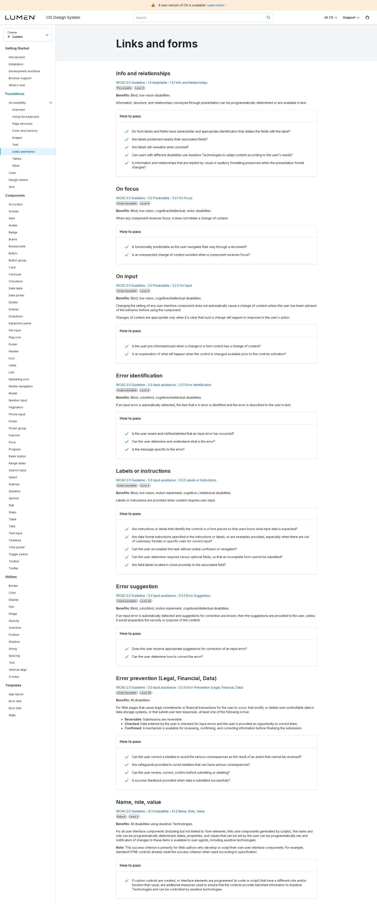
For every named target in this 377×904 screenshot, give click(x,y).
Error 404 (15, 701)
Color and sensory (25, 130)
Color (12, 173)
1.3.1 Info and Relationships (188, 82)
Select (13, 477)
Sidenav (14, 484)
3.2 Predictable (159, 198)
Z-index (14, 676)
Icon (12, 358)
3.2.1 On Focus (182, 198)
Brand (13, 239)
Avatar (13, 225)
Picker (13, 421)
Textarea (15, 540)
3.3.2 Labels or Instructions (197, 480)
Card (12, 267)
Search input (17, 470)
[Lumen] (25, 17)
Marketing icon (19, 379)
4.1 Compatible (158, 811)
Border (13, 585)
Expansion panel (20, 323)
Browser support (20, 78)
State (12, 715)
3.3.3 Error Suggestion (194, 595)
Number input (18, 400)
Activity (14, 211)
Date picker (16, 295)
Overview (18, 109)
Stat (11, 505)
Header (14, 351)
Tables (16, 158)
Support (349, 17)
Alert (12, 218)
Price (12, 442)
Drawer (14, 309)
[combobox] (203, 17)
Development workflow (24, 71)
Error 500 (15, 708)
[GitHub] (367, 17)
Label (12, 365)
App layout (16, 694)
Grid (11, 186)
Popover (14, 435)
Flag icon (15, 337)
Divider (13, 302)
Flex (11, 606)
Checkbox (16, 281)
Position (14, 634)
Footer (13, 344)
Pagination (16, 407)
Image (13, 613)
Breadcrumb (17, 246)
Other (16, 165)
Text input (15, 533)
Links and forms (23, 151)
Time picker (17, 547)
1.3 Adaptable (157, 82)
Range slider (17, 463)
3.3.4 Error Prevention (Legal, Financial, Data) (211, 687)
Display (14, 599)
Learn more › (216, 5)
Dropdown (16, 316)
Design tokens (18, 179)
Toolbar (14, 561)
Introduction (17, 57)
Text (15, 144)
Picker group (17, 428)
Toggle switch (18, 554)
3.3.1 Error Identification (195, 385)
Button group (17, 260)
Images (17, 137)
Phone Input (17, 414)
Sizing (13, 648)
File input (15, 330)
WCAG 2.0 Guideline (130, 82)
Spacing (14, 655)
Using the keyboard (25, 116)
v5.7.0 (328, 17)
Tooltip (13, 568)
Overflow (15, 627)
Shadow (14, 641)
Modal (13, 393)
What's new (17, 85)
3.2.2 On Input (182, 285)
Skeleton (15, 491)
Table (12, 519)
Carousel (15, 274)
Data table (16, 288)
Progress (15, 449)
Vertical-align (18, 669)
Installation (16, 64)
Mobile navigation (21, 386)
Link (16, 373)
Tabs (12, 526)
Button (16, 254)
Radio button (17, 456)
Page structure (22, 123)
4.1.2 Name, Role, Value (188, 811)
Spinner (14, 498)
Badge (13, 232)
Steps (12, 512)
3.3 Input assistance (162, 385)
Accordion (16, 204)
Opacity (14, 620)
